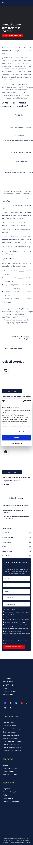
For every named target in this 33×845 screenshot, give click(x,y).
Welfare (6, 795)
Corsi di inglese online (11, 744)
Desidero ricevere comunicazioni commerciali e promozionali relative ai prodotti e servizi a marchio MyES (16, 633)
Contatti (6, 765)
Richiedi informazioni (13, 647)
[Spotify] (5, 707)
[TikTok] (27, 703)
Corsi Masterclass (9, 732)
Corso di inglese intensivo (12, 751)
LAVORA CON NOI (9, 685)
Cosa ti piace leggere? (9, 609)
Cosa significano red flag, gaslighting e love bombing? (16, 518)
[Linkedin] (16, 703)
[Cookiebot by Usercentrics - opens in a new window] (23, 401)
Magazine (6, 789)
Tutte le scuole (8, 771)
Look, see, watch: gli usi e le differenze (16, 505)
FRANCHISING (8, 682)
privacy (28, 842)
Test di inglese (8, 798)
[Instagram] (10, 703)
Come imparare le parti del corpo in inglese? (15, 511)
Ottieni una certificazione (12, 741)
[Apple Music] (10, 707)
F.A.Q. (5, 688)
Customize (15, 443)
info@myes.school (20, 842)
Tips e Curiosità (16, 556)
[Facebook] (5, 703)
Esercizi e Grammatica (12, 35)
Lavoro (16, 547)
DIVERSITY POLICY (10, 691)
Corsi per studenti (9, 726)
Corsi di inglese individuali (12, 747)
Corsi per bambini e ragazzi (13, 729)
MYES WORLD (8, 694)
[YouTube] (21, 703)
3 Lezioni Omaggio (9, 792)
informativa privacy (23, 628)
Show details (23, 432)
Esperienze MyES (16, 537)
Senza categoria (16, 551)
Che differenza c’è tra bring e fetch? (16, 397)
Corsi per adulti (8, 722)
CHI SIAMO (7, 679)
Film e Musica (16, 542)
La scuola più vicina (10, 768)
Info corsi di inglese (10, 774)
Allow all (17, 438)
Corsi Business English (11, 735)
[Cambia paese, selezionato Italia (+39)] (5, 598)
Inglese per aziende (10, 738)
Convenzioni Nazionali (11, 801)
